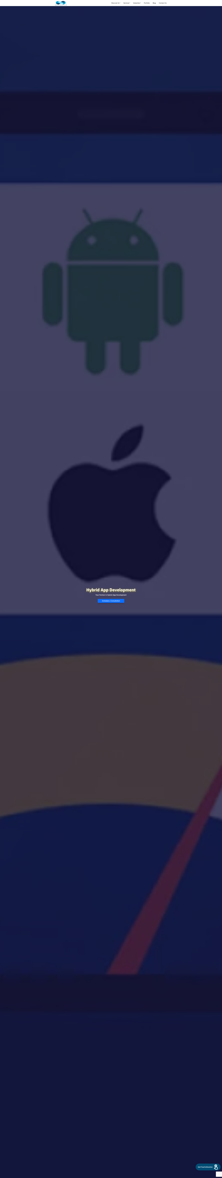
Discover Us (115, 3)
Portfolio (147, 3)
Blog (154, 3)
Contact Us (162, 3)
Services (126, 3)
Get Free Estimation (205, 1167)
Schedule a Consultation (111, 601)
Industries (136, 3)
